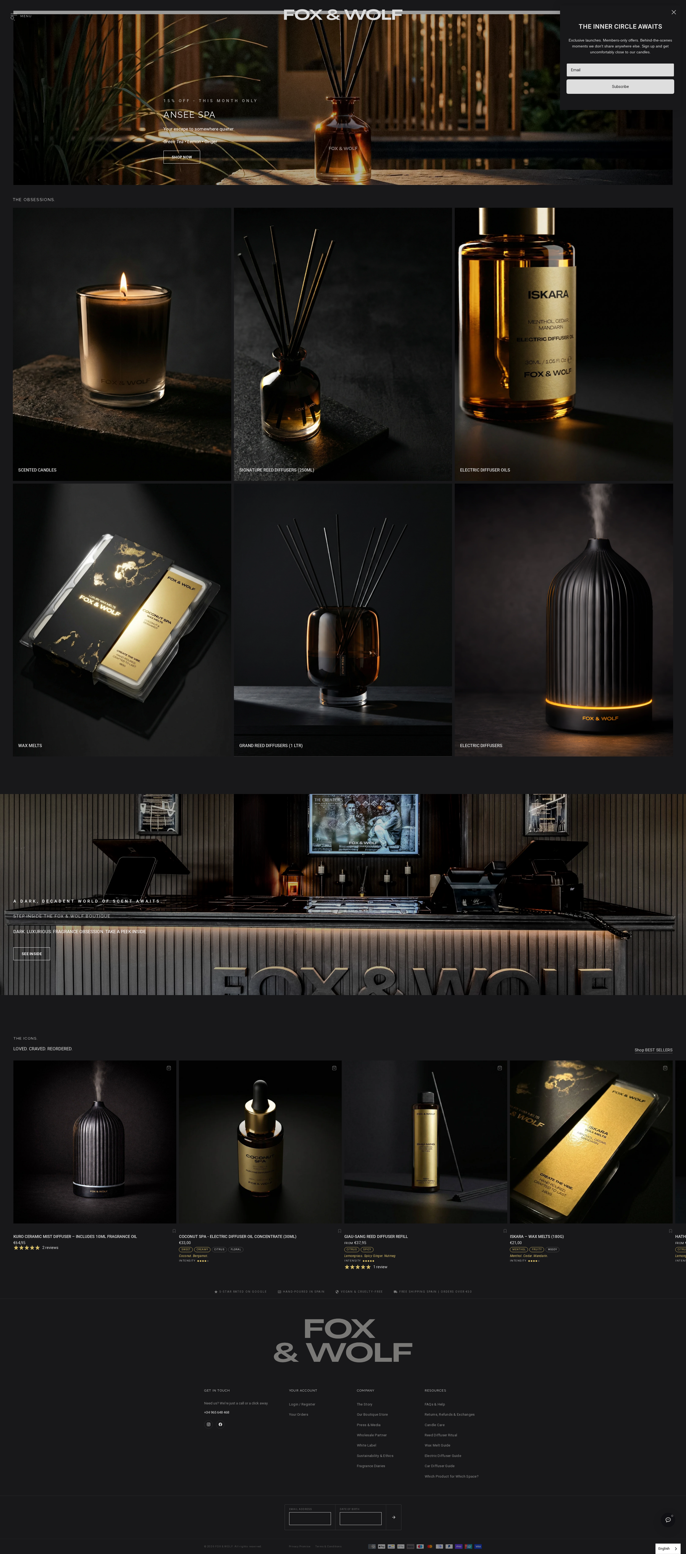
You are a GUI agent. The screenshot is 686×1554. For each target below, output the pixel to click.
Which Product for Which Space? (452, 1476)
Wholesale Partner (372, 1435)
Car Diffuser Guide (440, 1466)
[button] (181, 157)
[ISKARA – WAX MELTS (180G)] (591, 1141)
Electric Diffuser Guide (443, 1456)
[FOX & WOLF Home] (343, 1342)
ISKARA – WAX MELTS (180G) (537, 1236)
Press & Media (369, 1425)
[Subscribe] (393, 1517)
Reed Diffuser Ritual (441, 1435)
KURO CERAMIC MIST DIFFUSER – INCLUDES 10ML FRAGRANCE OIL (75, 1236)
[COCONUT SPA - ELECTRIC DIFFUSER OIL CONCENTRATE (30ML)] (260, 1141)
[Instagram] (208, 1424)
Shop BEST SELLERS (654, 1050)
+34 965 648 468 (216, 1412)
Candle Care (435, 1425)
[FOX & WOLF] (343, 16)
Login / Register (302, 1404)
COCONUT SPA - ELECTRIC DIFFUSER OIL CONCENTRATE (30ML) (237, 1236)
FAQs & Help (435, 1404)
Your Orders (298, 1414)
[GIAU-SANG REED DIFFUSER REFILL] (425, 1141)
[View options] (499, 1068)
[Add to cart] (169, 1068)
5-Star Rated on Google (243, 1291)
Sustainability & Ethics (375, 1456)
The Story (364, 1404)
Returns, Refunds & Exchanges (450, 1414)
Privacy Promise (299, 1546)
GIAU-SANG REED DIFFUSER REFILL (376, 1236)
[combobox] (668, 1549)
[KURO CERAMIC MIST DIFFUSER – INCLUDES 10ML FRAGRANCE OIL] (94, 1141)
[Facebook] (220, 1424)
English (664, 1548)
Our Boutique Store (372, 1414)
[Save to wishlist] (174, 1231)
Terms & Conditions (328, 1546)
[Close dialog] (673, 12)
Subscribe (620, 86)
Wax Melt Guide (437, 1445)
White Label (366, 1445)
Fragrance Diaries (371, 1466)
